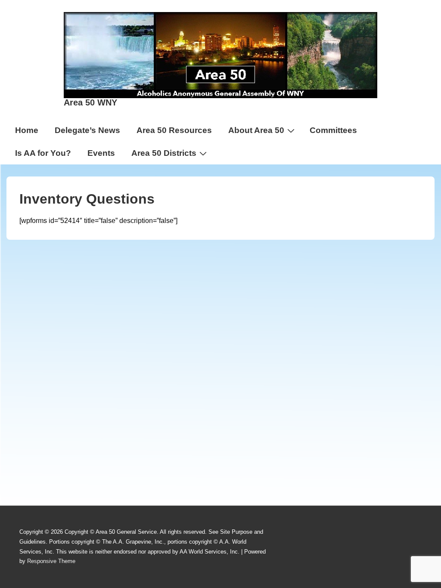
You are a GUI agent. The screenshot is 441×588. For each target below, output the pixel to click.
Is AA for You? (43, 153)
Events (101, 153)
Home (26, 130)
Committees (333, 130)
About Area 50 (256, 130)
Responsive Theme (51, 561)
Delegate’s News (87, 130)
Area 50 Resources (174, 130)
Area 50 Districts (163, 153)
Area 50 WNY (90, 102)
